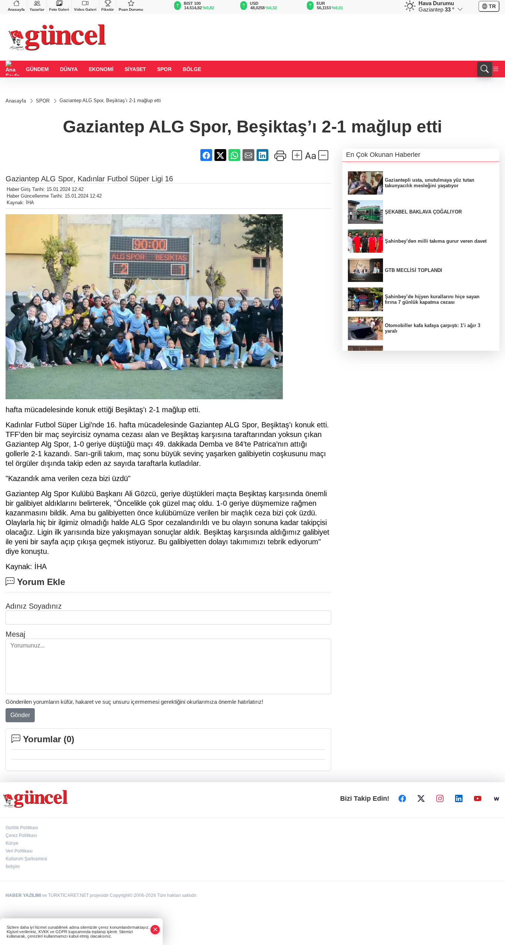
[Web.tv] (496, 798)
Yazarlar (37, 9)
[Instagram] (440, 798)
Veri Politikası (19, 851)
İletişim (13, 866)
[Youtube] (477, 798)
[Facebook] (402, 798)
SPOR (164, 69)
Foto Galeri (59, 9)
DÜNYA (69, 69)
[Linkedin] (458, 798)
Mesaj (15, 634)
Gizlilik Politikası (22, 827)
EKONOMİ (101, 69)
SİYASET (135, 69)
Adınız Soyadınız (34, 606)
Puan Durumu (131, 9)
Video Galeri (85, 9)
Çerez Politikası (21, 835)
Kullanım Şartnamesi (26, 858)
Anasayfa (16, 9)
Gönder (20, 715)
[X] (421, 798)
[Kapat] (155, 930)
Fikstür (107, 9)
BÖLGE (192, 69)
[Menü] (495, 69)
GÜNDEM (37, 69)
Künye (12, 843)
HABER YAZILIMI (23, 895)
